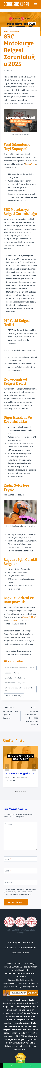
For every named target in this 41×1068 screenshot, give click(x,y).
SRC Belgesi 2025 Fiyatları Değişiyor (10, 713)
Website (8, 882)
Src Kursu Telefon (20, 953)
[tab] (16, 791)
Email (8, 871)
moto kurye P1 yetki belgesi (15, 678)
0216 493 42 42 (14, 620)
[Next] (34, 767)
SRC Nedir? (10, 948)
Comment (9, 824)
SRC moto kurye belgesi (14, 695)
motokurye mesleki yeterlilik (15, 683)
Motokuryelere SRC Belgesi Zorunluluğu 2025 (19, 689)
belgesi (8, 673)
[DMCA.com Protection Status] (20, 1059)
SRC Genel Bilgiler (27, 948)
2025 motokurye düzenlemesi (16, 668)
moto (16, 673)
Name (8, 859)
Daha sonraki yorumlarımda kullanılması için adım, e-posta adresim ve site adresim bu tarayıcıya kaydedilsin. (21, 892)
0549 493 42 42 (29, 617)
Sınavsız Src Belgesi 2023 (19, 773)
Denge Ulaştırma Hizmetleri (17, 778)
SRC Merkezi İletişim (13, 661)
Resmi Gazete (30, 164)
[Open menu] (35, 4)
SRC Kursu (28, 943)
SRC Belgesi (14, 31)
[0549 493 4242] (12, 1065)
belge (32, 668)
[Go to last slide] (7, 767)
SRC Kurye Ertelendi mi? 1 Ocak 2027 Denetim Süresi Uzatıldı (31, 716)
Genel (6, 31)
